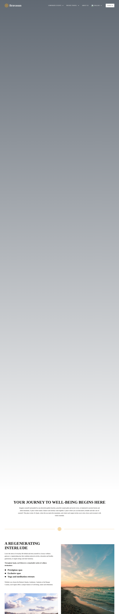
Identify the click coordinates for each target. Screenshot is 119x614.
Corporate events (54, 5)
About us (85, 5)
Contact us (110, 5)
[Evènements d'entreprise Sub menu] (62, 5)
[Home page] (13, 5)
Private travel (71, 5)
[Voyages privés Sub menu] (78, 5)
